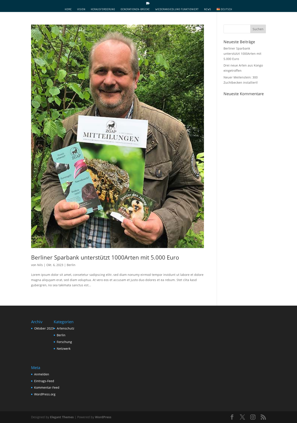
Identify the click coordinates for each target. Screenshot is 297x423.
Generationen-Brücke (135, 9)
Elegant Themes (62, 417)
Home (68, 9)
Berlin (71, 265)
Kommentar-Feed (46, 387)
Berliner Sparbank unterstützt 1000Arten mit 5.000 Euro (105, 257)
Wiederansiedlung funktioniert (177, 9)
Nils (40, 265)
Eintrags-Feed (44, 381)
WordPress (103, 417)
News (207, 9)
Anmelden (41, 374)
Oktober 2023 (44, 328)
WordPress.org (44, 394)
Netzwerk (63, 348)
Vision (81, 9)
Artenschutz (65, 328)
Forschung (64, 342)
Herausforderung (103, 9)
